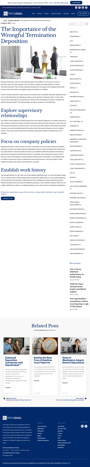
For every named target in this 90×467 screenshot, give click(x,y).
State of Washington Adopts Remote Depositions (73, 360)
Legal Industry (75, 159)
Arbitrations (74, 45)
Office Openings (75, 182)
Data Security (75, 79)
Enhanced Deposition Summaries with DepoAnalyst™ (14, 361)
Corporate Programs (43, 440)
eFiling (72, 105)
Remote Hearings (76, 222)
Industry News (75, 135)
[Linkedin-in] (82, 426)
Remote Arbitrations (77, 213)
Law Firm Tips (74, 150)
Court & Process (76, 65)
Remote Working (75, 231)
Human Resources (76, 130)
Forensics (73, 126)
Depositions (74, 83)
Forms (59, 435)
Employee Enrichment (77, 110)
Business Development (78, 49)
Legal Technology (76, 164)
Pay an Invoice (62, 440)
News (72, 177)
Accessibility (61, 445)
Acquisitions (74, 36)
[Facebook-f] (86, 426)
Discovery (73, 92)
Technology (74, 244)
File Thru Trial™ (75, 121)
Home (5, 20)
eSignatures (74, 117)
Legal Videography (76, 168)
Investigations (75, 146)
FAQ (59, 438)
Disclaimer (61, 447)
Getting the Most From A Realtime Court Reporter (43, 360)
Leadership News (76, 155)
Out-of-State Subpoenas (78, 186)
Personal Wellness (77, 197)
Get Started (61, 426)
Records (39, 433)
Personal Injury (76, 193)
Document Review (76, 96)
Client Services (75, 61)
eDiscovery (74, 101)
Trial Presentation (76, 249)
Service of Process (76, 240)
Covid (72, 74)
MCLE (71, 173)
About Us (73, 32)
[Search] (86, 24)
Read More (8, 387)
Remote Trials (75, 227)
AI (70, 41)
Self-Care (73, 236)
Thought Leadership (13, 20)
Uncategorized (75, 253)
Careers (73, 56)
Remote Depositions (77, 218)
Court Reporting (76, 70)
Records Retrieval (76, 209)
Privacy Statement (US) (64, 442)
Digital (72, 88)
